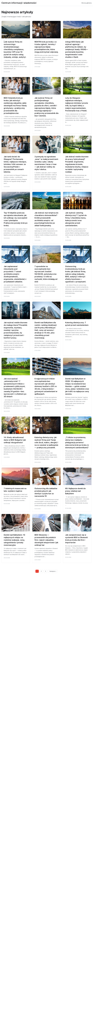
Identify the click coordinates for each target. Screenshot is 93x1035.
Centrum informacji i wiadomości (18, 3)
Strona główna (86, 3)
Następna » (52, 571)
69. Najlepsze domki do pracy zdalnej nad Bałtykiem (75, 491)
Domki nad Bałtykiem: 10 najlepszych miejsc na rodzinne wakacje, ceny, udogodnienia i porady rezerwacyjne (14, 540)
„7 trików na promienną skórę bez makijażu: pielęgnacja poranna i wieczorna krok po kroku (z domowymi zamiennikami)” (77, 442)
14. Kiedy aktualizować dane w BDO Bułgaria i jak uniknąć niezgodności (15, 440)
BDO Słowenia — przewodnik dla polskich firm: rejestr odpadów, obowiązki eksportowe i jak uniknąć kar (46, 540)
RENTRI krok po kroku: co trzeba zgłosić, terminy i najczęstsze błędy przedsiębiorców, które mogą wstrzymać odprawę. (46, 47)
